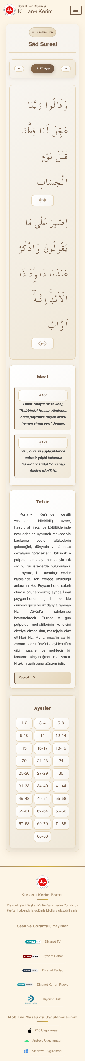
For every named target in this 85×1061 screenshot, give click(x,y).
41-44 (61, 786)
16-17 (42, 748)
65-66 (61, 811)
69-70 (42, 824)
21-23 (42, 761)
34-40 (42, 786)
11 (42, 736)
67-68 (24, 824)
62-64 (42, 811)
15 (24, 748)
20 (24, 761)
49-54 (42, 799)
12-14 (61, 736)
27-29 (42, 774)
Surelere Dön (42, 32)
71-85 (61, 824)
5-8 (61, 723)
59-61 (24, 811)
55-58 (61, 799)
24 (61, 761)
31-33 (24, 786)
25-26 (24, 774)
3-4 (42, 723)
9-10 (24, 736)
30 (61, 774)
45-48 (24, 799)
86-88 (42, 837)
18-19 (61, 748)
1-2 (24, 723)
